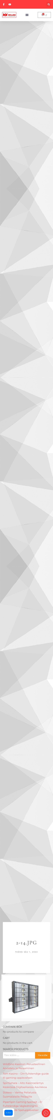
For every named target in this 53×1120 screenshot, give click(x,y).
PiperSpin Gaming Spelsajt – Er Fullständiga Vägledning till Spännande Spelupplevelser (22, 1106)
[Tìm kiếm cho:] (26, 1055)
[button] (48, 4)
